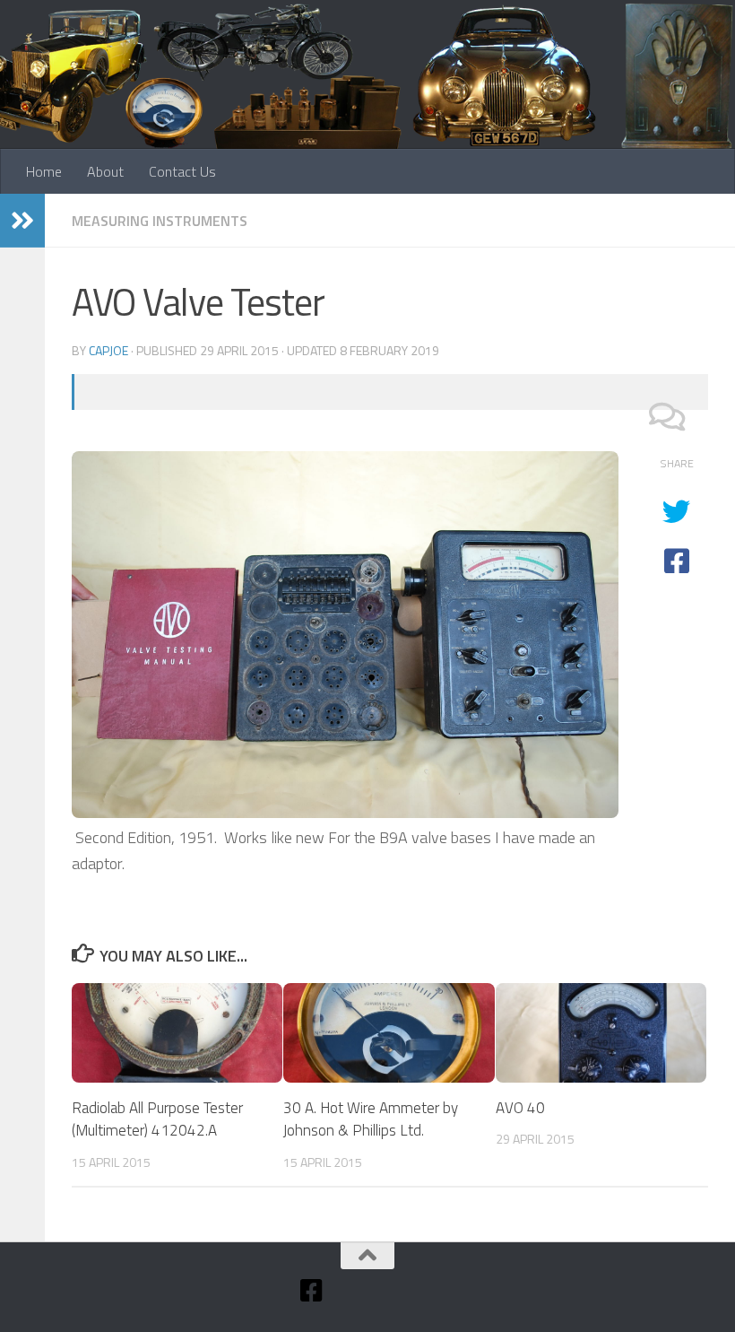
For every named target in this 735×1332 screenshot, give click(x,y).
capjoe (108, 350)
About (105, 171)
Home (44, 171)
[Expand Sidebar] (22, 221)
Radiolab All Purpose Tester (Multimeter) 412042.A (157, 1119)
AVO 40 (520, 1107)
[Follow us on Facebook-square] (311, 1290)
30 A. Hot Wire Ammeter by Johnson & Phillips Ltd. (370, 1119)
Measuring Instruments (159, 220)
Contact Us (182, 171)
